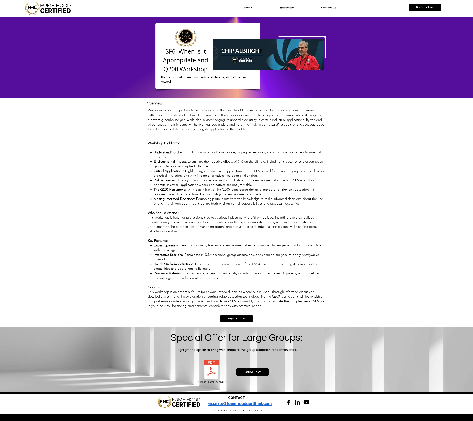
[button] (425, 7)
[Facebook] (288, 402)
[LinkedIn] (297, 402)
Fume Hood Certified (251, 410)
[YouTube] (306, 402)
